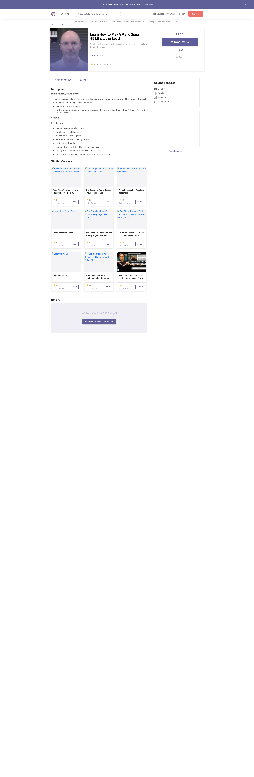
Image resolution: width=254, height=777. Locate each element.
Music (63, 25)
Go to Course (178, 42)
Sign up (195, 14)
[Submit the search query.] (78, 13)
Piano (71, 25)
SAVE (180, 50)
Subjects (55, 25)
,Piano (167, 101)
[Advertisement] (173, 128)
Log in (182, 14)
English (161, 93)
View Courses (149, 4)
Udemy (161, 89)
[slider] (54, 200)
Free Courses (158, 14)
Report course (175, 151)
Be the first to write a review (99, 322)
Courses (171, 14)
